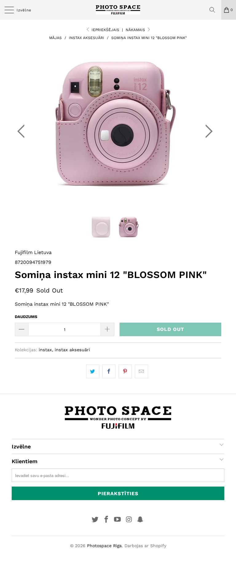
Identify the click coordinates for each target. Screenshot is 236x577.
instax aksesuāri (72, 349)
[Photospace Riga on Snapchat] (140, 520)
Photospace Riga (104, 545)
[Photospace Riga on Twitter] (95, 520)
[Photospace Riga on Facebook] (106, 520)
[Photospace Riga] (118, 10)
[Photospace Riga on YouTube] (117, 520)
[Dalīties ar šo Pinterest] (125, 371)
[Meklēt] (214, 10)
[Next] (207, 131)
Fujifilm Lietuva (33, 252)
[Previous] (22, 131)
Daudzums (26, 316)
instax (45, 349)
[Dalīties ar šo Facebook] (109, 371)
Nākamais (136, 30)
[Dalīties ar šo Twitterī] (92, 371)
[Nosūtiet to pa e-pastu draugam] (141, 371)
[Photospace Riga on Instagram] (129, 520)
